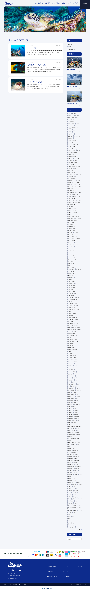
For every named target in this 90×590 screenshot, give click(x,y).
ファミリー (70, 309)
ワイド (77, 376)
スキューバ (70, 214)
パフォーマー (71, 297)
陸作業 (75, 503)
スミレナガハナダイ (72, 220)
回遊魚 (79, 420)
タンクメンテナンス (72, 230)
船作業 (69, 494)
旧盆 (69, 444)
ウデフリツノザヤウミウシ (74, 166)
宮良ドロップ (71, 432)
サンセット (78, 202)
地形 (69, 422)
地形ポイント (75, 422)
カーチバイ (78, 186)
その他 (69, 46)
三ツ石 (69, 378)
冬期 (77, 394)
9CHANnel (70, 115)
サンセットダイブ (72, 204)
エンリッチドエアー (72, 172)
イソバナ (70, 158)
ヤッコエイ (77, 363)
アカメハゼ (70, 148)
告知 (74, 420)
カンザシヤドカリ (76, 184)
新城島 (69, 440)
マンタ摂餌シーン (72, 343)
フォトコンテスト (72, 313)
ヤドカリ (70, 365)
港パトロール (74, 472)
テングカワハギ (71, 253)
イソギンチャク (71, 154)
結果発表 (70, 490)
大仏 (69, 428)
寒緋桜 (77, 432)
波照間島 (75, 462)
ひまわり (70, 136)
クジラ (69, 194)
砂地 (69, 484)
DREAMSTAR (71, 117)
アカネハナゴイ (71, 146)
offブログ (78, 123)
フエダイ (77, 309)
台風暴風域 (70, 416)
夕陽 (69, 424)
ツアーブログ (71, 249)
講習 (69, 499)
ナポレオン (78, 269)
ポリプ (79, 329)
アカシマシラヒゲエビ (73, 144)
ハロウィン (70, 289)
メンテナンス (71, 353)
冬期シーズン (71, 396)
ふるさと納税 (77, 136)
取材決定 (74, 402)
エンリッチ (70, 170)
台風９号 (77, 418)
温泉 (81, 470)
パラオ (77, 297)
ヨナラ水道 (70, 369)
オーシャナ (77, 176)
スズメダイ (70, 218)
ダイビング (76, 232)
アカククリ (70, 142)
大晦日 (69, 430)
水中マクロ (70, 458)
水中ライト (77, 458)
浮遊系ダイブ (71, 466)
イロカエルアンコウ (72, 162)
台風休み (76, 412)
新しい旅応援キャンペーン (74, 438)
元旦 (78, 384)
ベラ (77, 319)
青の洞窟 (70, 510)
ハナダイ (77, 283)
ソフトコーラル (71, 228)
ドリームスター (71, 265)
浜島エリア (70, 464)
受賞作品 (70, 404)
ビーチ (78, 305)
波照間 (69, 462)
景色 (79, 444)
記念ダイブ (75, 497)
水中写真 (77, 460)
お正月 (69, 132)
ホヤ (69, 327)
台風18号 (70, 410)
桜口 (69, 452)
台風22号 (76, 410)
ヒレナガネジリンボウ (73, 303)
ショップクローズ (72, 208)
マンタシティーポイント (73, 339)
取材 (69, 402)
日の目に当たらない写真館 (74, 442)
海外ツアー (70, 468)
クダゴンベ (75, 194)
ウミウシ (70, 168)
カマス (69, 182)
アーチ (78, 150)
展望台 (78, 434)
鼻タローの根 (71, 525)
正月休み (70, 456)
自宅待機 (74, 493)
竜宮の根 (74, 484)
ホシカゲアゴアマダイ (73, 323)
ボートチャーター (76, 327)
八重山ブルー (71, 388)
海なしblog (78, 466)
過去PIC (77, 501)
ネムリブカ (70, 277)
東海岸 (69, 450)
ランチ (78, 372)
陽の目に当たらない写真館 (74, 505)
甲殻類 (75, 474)
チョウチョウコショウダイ (74, 244)
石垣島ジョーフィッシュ (73, 478)
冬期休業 (78, 396)
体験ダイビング (71, 384)
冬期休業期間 (71, 398)
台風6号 (70, 412)
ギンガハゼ (78, 192)
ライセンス (77, 369)
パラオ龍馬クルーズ (72, 299)
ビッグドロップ (71, 305)
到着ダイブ (70, 400)
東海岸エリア (76, 450)
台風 (69, 406)
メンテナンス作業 (72, 357)
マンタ (69, 337)
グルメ (69, 196)
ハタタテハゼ (71, 279)
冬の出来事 (78, 390)
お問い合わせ (6, 584)
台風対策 (70, 414)
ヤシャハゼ (70, 363)
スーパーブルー (71, 222)
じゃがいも (77, 134)
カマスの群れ (76, 182)
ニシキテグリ (71, 273)
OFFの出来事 (71, 123)
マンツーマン (71, 345)
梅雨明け (74, 452)
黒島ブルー (74, 517)
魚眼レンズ (75, 512)
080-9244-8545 (13, 578)
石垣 (81, 474)
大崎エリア (79, 428)
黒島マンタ (70, 521)
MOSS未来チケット (72, 121)
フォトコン (70, 311)
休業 (73, 382)
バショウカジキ (71, 291)
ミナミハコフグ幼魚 (72, 349)
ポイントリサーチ (72, 329)
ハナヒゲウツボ (71, 285)
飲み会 (69, 512)
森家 (77, 454)
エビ (75, 168)
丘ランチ (80, 378)
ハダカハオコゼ (71, 281)
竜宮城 (80, 484)
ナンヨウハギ (71, 271)
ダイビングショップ (72, 234)
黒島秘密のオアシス (72, 523)
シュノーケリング (72, 206)
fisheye (78, 117)
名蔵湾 (69, 420)
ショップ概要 (23, 584)
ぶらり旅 (70, 138)
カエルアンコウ (71, 180)
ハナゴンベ (70, 283)
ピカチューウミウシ (72, 307)
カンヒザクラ (71, 186)
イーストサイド (71, 164)
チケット (77, 242)
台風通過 (77, 416)
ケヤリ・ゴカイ (76, 196)
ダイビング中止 (71, 240)
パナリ (76, 293)
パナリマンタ (71, 295)
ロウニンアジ (71, 376)
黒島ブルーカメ (71, 518)
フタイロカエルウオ (72, 317)
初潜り (77, 398)
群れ (69, 493)
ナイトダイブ (71, 269)
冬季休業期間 (71, 394)
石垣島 (69, 476)
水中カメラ (76, 456)
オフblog (79, 174)
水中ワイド (70, 460)
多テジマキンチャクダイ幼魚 (74, 426)
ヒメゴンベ (70, 301)
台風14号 (76, 408)
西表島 (69, 497)
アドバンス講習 (71, 150)
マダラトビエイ (71, 333)
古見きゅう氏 (77, 404)
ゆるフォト (76, 138)
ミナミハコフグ (71, 347)
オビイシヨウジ (71, 174)
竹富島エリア (71, 489)
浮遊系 (76, 464)
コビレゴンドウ (71, 200)
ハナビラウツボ (71, 287)
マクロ (69, 331)
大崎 (73, 428)
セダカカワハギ (71, 226)
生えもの (70, 474)
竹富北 (69, 486)
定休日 (79, 430)
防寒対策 (70, 503)
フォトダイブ (71, 315)
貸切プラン (74, 499)
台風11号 (74, 406)
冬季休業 (74, 392)
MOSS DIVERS (71, 119)
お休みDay (75, 130)
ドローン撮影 (71, 267)
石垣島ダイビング (72, 480)
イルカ (75, 160)
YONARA (77, 126)
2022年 (74, 113)
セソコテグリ (71, 224)
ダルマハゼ (70, 242)
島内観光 (70, 436)
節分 (77, 489)
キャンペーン (71, 188)
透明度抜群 (70, 501)
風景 (75, 510)
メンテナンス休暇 (72, 355)
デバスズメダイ (71, 257)
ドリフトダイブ (71, 263)
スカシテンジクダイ (72, 212)
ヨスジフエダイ (71, 367)
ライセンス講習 (71, 372)
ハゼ (76, 277)
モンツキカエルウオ (72, 359)
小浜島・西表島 (71, 434)
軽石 (81, 499)
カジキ (78, 180)
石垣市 (78, 482)
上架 (74, 378)
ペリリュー (70, 321)
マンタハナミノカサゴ (73, 341)
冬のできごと (71, 390)
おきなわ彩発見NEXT (73, 127)
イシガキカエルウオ (72, 152)
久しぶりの (70, 380)
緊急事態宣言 (77, 490)
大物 (74, 430)
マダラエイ (75, 331)
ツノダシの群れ (71, 250)
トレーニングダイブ (72, 259)
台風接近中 (76, 414)
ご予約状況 (70, 134)
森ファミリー (71, 454)
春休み (73, 444)
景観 (69, 446)
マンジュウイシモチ (72, 335)
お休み (69, 130)
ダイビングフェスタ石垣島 (74, 238)
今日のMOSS (78, 380)
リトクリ (70, 374)
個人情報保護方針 (15, 584)
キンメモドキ (71, 192)
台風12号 (70, 408)
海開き (75, 470)
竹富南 (74, 486)
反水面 (76, 400)
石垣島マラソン (71, 482)
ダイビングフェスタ (72, 236)
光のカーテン (74, 386)
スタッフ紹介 (78, 218)
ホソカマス (77, 325)
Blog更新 (77, 115)
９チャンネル (71, 527)
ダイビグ (70, 232)
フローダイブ (71, 319)
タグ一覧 (78, 529)
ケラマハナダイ (71, 198)
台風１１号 (70, 418)
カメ (69, 184)
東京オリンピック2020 (73, 448)
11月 (69, 113)
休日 (69, 382)
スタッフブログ (71, 49)
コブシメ (79, 200)
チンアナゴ (70, 246)
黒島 (69, 517)
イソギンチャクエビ (72, 156)
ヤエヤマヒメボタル (72, 361)
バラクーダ (70, 293)
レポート (76, 374)
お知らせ (70, 44)
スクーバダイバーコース (73, 216)
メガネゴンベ (71, 351)
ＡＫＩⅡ (78, 527)
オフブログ (70, 176)
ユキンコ (76, 365)
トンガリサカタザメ (72, 261)
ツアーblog (77, 246)
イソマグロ (76, 158)
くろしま (75, 132)
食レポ (80, 510)
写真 (77, 388)
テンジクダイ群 (71, 255)
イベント (70, 160)
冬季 (69, 392)
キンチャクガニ (71, 190)
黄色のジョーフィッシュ (73, 514)
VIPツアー (70, 126)
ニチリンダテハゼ (72, 275)
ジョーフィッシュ (72, 210)
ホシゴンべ (70, 325)
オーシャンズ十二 (72, 178)
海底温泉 (70, 470)
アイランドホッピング (73, 140)
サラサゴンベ (71, 202)
